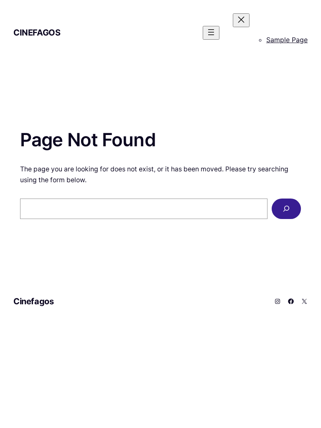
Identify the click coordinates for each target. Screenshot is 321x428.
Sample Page (287, 40)
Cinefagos (36, 33)
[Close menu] (241, 20)
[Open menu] (211, 33)
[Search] (286, 209)
